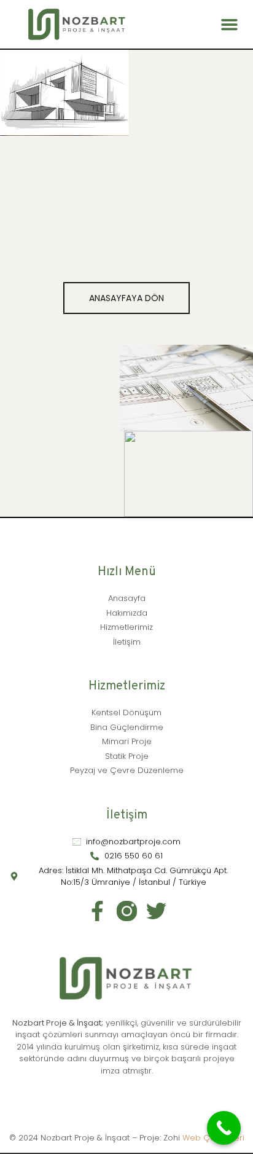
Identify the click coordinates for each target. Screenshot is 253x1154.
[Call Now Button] (224, 1128)
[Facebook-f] (97, 911)
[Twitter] (156, 911)
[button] (229, 24)
